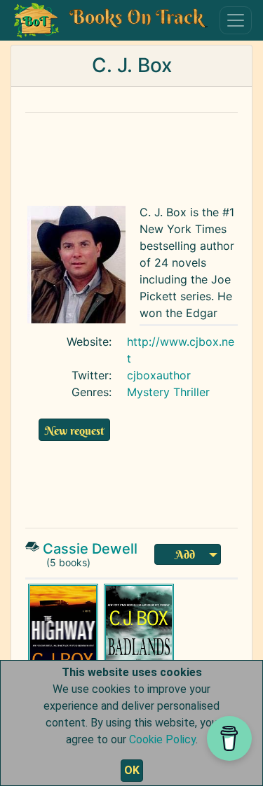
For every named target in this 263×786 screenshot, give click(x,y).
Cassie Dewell (90, 548)
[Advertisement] (137, 471)
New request (74, 430)
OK (132, 770)
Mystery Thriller (168, 392)
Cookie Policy (162, 739)
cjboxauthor (159, 375)
